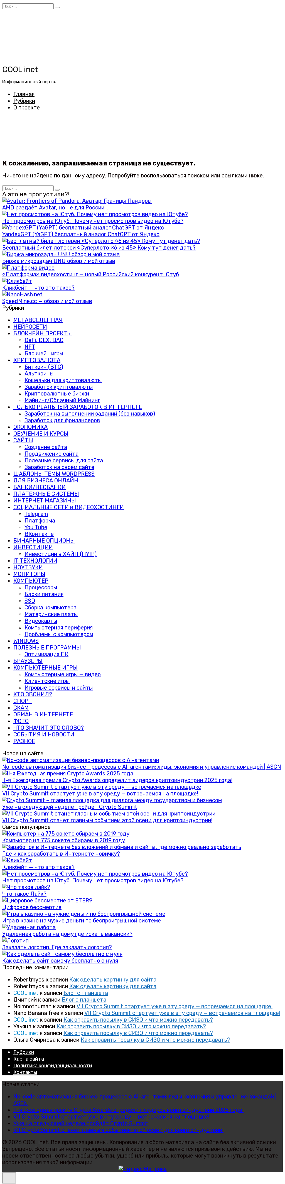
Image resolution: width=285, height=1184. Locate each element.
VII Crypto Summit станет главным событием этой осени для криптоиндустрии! (107, 820)
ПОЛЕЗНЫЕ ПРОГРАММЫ (47, 647)
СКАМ (21, 707)
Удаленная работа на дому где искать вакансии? (67, 934)
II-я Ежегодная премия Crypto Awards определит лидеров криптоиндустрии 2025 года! (117, 780)
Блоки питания (43, 594)
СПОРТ (22, 701)
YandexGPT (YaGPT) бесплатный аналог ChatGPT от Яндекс (80, 234)
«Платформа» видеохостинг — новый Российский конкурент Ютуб (90, 274)
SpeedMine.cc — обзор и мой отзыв (47, 301)
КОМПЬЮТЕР (30, 580)
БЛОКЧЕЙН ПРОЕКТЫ (42, 333)
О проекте (26, 107)
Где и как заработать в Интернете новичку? (61, 853)
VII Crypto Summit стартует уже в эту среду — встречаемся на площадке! (100, 793)
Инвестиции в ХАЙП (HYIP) (60, 554)
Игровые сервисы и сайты (58, 687)
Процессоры (40, 587)
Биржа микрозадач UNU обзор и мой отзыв (58, 261)
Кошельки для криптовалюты (63, 380)
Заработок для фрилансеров (62, 420)
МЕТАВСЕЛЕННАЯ (38, 320)
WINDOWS (26, 641)
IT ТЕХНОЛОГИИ (35, 560)
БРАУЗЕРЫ (28, 661)
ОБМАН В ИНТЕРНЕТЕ (43, 714)
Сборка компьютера (50, 607)
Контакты (25, 1072)
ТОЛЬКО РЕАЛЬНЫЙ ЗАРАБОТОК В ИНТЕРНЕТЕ (77, 407)
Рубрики (24, 100)
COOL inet (20, 69)
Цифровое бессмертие (32, 907)
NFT (29, 346)
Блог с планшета (85, 993)
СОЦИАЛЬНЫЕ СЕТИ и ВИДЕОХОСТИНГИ (68, 507)
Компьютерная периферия (58, 627)
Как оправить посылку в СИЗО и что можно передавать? (138, 1019)
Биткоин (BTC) (43, 366)
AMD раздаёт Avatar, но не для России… (55, 207)
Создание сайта (45, 447)
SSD (29, 600)
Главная (24, 94)
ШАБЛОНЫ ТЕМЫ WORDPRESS (54, 473)
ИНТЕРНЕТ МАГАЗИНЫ (44, 500)
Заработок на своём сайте (59, 467)
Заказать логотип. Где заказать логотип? (57, 947)
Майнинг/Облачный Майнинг (62, 400)
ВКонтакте (39, 534)
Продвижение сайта (51, 453)
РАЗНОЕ (24, 741)
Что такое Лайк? (24, 893)
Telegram (36, 514)
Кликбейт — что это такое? (38, 287)
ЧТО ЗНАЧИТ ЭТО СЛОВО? (48, 727)
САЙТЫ (23, 440)
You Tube (35, 527)
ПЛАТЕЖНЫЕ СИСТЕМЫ (46, 493)
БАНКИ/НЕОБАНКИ (39, 487)
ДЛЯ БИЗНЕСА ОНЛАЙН (45, 480)
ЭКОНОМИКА (30, 427)
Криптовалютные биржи (56, 393)
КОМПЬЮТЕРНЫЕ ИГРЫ (45, 667)
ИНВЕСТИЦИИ (33, 547)
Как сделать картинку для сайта (112, 979)
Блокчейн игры (43, 353)
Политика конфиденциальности (52, 1066)
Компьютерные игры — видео (62, 674)
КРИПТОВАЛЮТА (36, 360)
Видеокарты (40, 620)
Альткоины (39, 373)
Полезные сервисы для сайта (63, 460)
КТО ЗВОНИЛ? (32, 694)
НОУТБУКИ (28, 567)
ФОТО (21, 721)
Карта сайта (28, 1059)
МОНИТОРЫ (29, 574)
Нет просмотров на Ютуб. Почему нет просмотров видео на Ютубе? (92, 221)
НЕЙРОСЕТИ (30, 326)
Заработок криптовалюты (58, 387)
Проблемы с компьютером (58, 634)
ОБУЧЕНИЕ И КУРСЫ (40, 433)
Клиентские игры (47, 681)
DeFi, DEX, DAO (43, 340)
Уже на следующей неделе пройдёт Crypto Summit (69, 807)
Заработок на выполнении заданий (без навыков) (89, 413)
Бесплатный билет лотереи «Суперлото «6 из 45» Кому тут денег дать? (99, 247)
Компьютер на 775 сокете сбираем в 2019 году (63, 840)
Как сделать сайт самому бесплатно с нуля (60, 960)
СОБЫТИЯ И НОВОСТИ (43, 734)
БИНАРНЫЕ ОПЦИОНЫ (44, 540)
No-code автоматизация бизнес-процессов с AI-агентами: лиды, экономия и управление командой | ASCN (141, 766)
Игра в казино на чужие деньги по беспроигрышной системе (81, 920)
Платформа (39, 520)
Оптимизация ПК (46, 654)
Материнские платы (51, 614)
